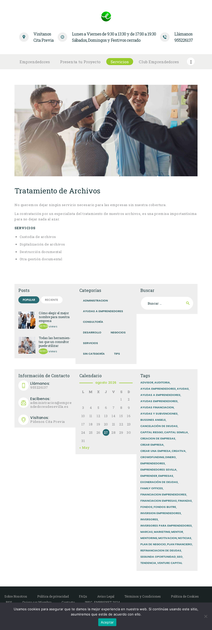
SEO (180, 557)
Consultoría (93, 322)
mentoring (148, 538)
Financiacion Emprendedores (163, 494)
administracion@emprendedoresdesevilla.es (51, 403)
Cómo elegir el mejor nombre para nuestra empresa (54, 317)
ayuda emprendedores (158, 389)
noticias (184, 538)
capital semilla (176, 432)
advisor (146, 382)
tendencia (148, 563)
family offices (151, 488)
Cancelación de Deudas (159, 426)
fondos (146, 507)
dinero (170, 457)
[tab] (28, 299)
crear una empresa (155, 451)
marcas (146, 532)
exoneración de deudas (159, 482)
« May (84, 447)
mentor (177, 532)
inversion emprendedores (160, 513)
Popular (29, 300)
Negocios (118, 332)
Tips (117, 354)
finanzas (185, 501)
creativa (179, 451)
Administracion (95, 300)
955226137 (40, 385)
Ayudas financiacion (157, 407)
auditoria (162, 382)
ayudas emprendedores (159, 401)
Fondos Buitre (165, 507)
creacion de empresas (157, 438)
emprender (148, 476)
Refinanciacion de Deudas (160, 550)
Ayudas (183, 389)
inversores (149, 519)
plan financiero (179, 544)
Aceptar (107, 622)
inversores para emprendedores (166, 525)
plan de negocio (153, 544)
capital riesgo (151, 432)
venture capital (169, 563)
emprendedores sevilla (158, 469)
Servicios (90, 343)
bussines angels (153, 420)
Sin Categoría (94, 354)
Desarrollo (92, 332)
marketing (162, 532)
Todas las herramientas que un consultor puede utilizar (55, 342)
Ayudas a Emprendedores (103, 311)
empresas (165, 476)
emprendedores (152, 463)
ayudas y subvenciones (159, 413)
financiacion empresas (158, 501)
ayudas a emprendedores (160, 395)
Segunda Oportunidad (158, 557)
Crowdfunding (152, 457)
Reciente (51, 300)
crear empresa (152, 445)
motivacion (167, 538)
